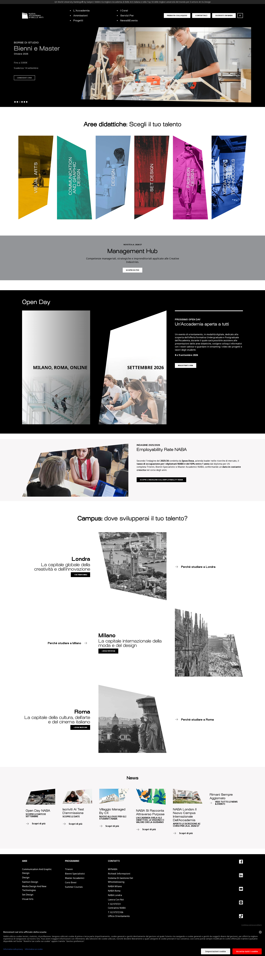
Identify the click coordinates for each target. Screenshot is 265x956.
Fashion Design (30, 881)
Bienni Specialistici (75, 873)
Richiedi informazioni (119, 873)
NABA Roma (114, 890)
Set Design (27, 894)
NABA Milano (115, 886)
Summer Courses (74, 886)
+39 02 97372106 (108, 651)
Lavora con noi (116, 899)
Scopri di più (23, 83)
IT (240, 15)
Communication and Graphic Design (37, 871)
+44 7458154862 (80, 574)
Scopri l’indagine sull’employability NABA (161, 479)
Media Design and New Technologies (34, 888)
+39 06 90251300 (80, 727)
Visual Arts (27, 899)
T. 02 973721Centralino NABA (117, 905)
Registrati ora (185, 365)
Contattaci (201, 15)
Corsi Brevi (70, 882)
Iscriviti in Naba (224, 15)
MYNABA (112, 869)
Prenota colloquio (177, 15)
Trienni (69, 869)
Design (25, 877)
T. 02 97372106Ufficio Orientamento (119, 914)
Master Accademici (74, 878)
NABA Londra (115, 895)
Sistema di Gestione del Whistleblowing (120, 880)
